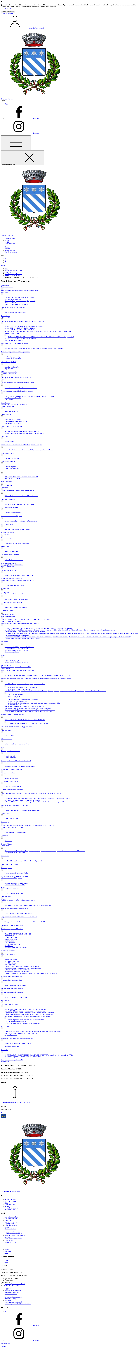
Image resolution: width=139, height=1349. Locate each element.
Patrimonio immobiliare (8, 773)
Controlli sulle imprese (7, 610)
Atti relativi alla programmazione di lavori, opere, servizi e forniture (25, 684)
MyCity (4, 1346)
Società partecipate (6, 546)
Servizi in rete (5, 856)
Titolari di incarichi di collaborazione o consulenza (16, 377)
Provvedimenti (5, 588)
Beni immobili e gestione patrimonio (11, 769)
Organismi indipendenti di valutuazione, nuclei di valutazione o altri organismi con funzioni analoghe (31, 793)
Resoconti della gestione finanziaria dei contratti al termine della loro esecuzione (28, 711)
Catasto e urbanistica (11, 1225)
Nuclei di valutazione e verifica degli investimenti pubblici (18, 900)
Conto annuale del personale (13, 420)
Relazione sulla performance (13, 274)
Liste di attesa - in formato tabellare (15, 852)
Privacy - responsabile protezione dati (12, 1060)
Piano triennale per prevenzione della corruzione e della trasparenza (21, 290)
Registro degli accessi (11, 1035)
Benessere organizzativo (8, 532)
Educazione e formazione (12, 1232)
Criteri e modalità (6, 730)
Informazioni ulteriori (14, 705)
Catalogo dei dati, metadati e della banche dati (18, 1043)
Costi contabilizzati (6, 844)
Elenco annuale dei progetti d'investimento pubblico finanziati (23, 638)
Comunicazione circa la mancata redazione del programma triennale (25, 631)
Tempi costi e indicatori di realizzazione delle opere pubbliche (19, 917)
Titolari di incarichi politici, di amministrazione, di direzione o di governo (22, 321)
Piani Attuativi (9, 946)
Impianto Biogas (9, 935)
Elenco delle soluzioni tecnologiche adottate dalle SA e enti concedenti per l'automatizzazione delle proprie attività (38, 628)
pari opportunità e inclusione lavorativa (16, 650)
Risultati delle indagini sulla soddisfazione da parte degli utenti (23, 861)
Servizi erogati (5, 822)
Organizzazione (5, 317)
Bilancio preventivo (10, 756)
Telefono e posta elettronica (9, 372)
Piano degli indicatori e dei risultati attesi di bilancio (16, 761)
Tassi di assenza (5, 436)
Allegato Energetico (10, 942)
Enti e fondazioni (10, 1204)
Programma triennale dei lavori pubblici (20, 689)
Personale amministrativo (12, 1208)
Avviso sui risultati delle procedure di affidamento (19, 647)
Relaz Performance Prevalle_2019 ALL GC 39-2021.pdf (16, 1102)
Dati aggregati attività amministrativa (12, 565)
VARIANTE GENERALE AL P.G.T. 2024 (18, 934)
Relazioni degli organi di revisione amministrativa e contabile (23, 810)
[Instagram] (5, 262)
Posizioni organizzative (8, 406)
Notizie (7, 1249)
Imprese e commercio (11, 1222)
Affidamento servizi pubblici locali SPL (16, 648)
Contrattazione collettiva (8, 453)
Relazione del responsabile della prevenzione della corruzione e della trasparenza (29, 1014)
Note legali (8, 1300)
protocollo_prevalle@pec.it (12, 1285)
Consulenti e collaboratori (8, 373)
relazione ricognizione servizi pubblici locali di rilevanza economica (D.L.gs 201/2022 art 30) (28, 825)
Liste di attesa (5, 846)
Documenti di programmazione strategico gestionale (20, 301)
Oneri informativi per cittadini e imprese (12, 307)
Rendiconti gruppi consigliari (13, 357)
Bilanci (3, 747)
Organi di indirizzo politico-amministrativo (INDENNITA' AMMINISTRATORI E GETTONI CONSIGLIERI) (38, 331)
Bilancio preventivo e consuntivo (10, 751)
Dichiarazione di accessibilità (13, 1302)
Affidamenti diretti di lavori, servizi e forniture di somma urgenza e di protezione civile (34, 703)
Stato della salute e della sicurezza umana (17, 971)
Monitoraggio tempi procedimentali (11, 578)
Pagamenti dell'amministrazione (10, 864)
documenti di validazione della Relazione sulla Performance (22, 800)
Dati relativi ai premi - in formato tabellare (17, 529)
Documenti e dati (10, 1209)
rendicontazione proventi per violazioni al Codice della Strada (23, 1057)
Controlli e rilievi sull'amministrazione (12, 790)
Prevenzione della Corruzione (9, 1004)
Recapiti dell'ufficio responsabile (14, 585)
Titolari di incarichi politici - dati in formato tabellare (20, 338)
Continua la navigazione (8, 11)
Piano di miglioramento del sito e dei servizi (18, 1304)
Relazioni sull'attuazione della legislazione (17, 970)
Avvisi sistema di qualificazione (17, 701)
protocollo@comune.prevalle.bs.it (15, 1284)
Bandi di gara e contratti (8, 616)
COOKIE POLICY (7, 8)
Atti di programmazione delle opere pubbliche (14, 908)
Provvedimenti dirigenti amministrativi (12, 602)
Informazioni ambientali (8, 951)
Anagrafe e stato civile (11, 1217)
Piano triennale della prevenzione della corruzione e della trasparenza (25, 1009)
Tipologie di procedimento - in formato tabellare (19, 575)
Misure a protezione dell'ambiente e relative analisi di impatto (23, 968)
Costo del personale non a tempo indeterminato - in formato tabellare (25, 433)
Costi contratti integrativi (12, 468)
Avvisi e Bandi (12, 698)
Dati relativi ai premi (7, 524)
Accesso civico (5, 1026)
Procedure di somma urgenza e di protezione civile (16, 667)
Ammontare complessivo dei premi (11, 516)
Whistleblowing (5, 1061)
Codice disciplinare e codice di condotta (16, 304)
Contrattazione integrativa (8, 461)
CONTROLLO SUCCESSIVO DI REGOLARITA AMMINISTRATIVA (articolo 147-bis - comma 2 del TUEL (39, 1055)
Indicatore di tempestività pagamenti (11, 878)
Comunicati (8, 1251)
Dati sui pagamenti (6, 868)
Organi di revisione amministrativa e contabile (14, 805)
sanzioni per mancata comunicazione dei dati (14, 404)
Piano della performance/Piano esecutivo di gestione (20, 504)
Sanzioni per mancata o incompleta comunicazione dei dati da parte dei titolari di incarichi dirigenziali (35, 348)
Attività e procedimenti (7, 566)
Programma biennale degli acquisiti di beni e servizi (23, 687)
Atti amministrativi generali (13, 299)
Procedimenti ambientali (12, 959)
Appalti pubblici (9, 1223)
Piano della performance (8, 499)
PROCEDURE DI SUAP (12, 944)
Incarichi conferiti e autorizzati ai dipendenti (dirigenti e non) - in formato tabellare (29, 450)
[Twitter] (5, 260)
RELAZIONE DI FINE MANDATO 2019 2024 (19, 330)
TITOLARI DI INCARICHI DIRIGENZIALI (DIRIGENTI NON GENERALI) (29, 396)
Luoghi (7, 1260)
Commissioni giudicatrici (12, 652)
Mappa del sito (5, 1343)
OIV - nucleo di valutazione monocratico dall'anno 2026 (21, 477)
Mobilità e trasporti (10, 1229)
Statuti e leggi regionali (11, 302)
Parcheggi (7, 248)
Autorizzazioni (9, 1240)
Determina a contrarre (14, 696)
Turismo (7, 1227)
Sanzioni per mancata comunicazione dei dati (14, 343)
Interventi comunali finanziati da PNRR (12, 714)
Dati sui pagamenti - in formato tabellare (16, 873)
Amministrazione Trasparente (13, 270)
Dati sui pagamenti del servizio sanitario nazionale (16, 876)
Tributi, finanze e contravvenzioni (15, 1235)
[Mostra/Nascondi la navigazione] (16, 142)
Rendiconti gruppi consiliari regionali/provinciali (15, 352)
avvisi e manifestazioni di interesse (11, 621)
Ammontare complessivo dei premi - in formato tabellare (21, 521)
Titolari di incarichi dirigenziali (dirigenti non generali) (17, 391)
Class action (4, 835)
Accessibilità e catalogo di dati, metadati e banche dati (17, 1038)
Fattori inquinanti (10, 964)
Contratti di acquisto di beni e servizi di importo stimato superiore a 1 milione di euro (30, 710)
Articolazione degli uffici (8, 362)
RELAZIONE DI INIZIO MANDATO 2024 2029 (20, 328)
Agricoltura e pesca (10, 1242)
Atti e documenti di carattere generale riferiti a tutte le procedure (20, 623)
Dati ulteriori (4, 1050)
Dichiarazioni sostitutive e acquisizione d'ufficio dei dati (17, 580)
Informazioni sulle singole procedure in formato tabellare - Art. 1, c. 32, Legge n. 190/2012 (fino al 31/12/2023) (38, 675)
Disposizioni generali (7, 287)
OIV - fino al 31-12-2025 (12, 478)
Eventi (6, 1262)
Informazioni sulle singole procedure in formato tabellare (17, 670)
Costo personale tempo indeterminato (16, 421)
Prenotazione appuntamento (13, 1290)
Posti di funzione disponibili (13, 398)
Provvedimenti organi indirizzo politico (12, 594)
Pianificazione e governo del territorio (12, 925)
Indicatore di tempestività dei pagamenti (16, 883)
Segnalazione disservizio (12, 1292)
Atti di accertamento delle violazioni (15, 1021)
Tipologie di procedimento (8, 570)
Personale (4, 379)
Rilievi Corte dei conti (11, 818)
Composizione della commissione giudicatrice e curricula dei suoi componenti (28, 708)
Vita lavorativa (9, 1220)
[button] (10, 238)
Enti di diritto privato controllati (10, 554)
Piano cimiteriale (9, 941)
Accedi (3, 265)
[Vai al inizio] (1, 1113)
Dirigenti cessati (5, 403)
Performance (8, 272)
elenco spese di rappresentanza (14, 340)
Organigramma (9, 369)
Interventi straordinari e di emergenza (12, 988)
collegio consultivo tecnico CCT (14, 660)
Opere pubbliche (6, 896)
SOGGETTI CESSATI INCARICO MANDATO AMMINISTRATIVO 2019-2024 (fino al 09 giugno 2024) (41, 337)
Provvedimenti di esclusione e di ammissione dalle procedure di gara (25, 706)
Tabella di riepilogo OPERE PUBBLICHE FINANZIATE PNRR (28, 723)
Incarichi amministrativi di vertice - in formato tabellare (21, 388)
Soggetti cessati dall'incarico (13, 333)
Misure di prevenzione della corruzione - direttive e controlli (26, 1020)
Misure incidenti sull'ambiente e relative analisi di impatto (22, 966)
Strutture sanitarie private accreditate (11, 976)
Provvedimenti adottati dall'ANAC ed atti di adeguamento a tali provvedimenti (28, 1016)
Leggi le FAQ (9, 1289)
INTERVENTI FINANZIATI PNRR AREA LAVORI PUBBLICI (25, 720)
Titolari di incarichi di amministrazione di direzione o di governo (24, 326)
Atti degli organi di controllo (13, 358)
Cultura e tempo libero (11, 1218)
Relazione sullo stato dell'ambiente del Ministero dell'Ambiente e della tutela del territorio (31, 973)
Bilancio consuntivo (10, 758)
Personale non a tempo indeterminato (12, 426)
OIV (2, 471)
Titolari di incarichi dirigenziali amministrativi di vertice (17, 382)
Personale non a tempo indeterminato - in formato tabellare (22, 431)
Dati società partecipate (11, 551)
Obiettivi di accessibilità (12, 1046)
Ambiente (7, 1237)
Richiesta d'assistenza (11, 1294)
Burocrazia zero (5, 316)
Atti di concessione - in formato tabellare (17, 744)
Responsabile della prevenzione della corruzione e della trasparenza (25, 1011)
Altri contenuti (5, 1000)
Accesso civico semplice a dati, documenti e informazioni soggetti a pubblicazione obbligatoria (33, 1031)
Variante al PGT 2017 (11, 937)
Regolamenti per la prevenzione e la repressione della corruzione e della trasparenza (29, 1012)
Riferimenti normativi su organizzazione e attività (19, 297)
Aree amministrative (11, 1201)
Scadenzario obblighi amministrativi (15, 312)
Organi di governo (10, 1199)
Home (6, 269)
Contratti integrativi (10, 466)
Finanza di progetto (6, 668)
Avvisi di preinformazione (16, 694)
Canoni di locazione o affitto (9, 781)
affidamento (4, 641)
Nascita (7, 247)
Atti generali (4, 292)
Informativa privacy (10, 1298)
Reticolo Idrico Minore (11, 939)
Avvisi (6, 1253)
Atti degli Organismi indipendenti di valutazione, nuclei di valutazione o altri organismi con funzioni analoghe (37, 798)
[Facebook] (5, 258)
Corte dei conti (5, 813)
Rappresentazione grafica (8, 563)
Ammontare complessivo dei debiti (15, 885)
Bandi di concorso (6, 481)
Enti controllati (5, 534)
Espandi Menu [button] (5, 285)
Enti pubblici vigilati (7, 538)
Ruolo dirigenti (9, 399)
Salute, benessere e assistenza (13, 1239)
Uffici (6, 1203)
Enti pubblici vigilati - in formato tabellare (17, 543)
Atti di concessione (6, 739)
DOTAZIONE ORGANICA (13, 423)
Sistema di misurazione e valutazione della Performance (17, 490)
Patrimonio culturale (11, 250)
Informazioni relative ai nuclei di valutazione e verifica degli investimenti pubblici (29, 905)
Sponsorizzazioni (6, 665)
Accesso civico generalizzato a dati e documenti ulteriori (21, 1033)
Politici (7, 1206)
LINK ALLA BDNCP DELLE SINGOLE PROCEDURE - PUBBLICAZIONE (25, 620)
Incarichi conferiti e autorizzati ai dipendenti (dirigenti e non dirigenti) (21, 445)
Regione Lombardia (7, 13)
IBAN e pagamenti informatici (10, 888)
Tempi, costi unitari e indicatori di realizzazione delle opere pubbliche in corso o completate (32, 922)
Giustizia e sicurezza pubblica (13, 1233)
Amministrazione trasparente (13, 1297)
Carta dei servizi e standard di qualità (12, 827)
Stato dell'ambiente (10, 963)
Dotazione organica (6, 414)
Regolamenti (8, 1045)
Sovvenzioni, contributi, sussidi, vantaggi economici (16, 727)
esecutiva (3, 655)
